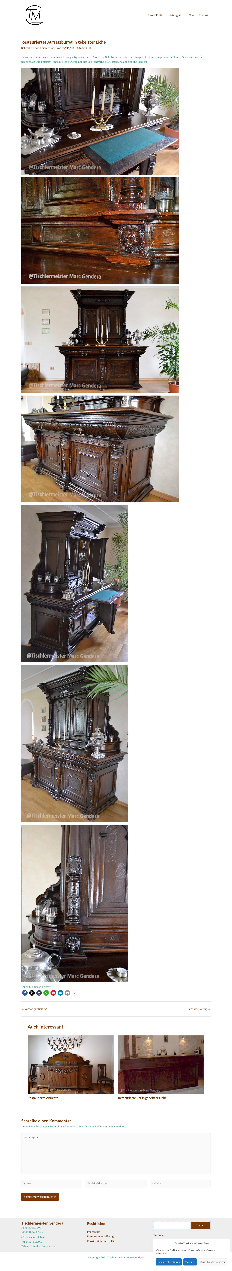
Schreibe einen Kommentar (37, 47)
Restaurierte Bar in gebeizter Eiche (142, 1098)
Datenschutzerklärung (100, 1236)
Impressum (93, 1231)
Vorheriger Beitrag (34, 1009)
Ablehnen (190, 1261)
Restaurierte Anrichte (43, 1098)
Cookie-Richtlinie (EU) (100, 1241)
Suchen (200, 1225)
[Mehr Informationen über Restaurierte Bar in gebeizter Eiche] (161, 1064)
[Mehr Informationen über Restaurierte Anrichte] (71, 1064)
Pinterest (158, 1235)
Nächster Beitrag (198, 1009)
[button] (182, 15)
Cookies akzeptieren (169, 1261)
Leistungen (174, 15)
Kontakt (203, 15)
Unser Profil (155, 15)
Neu (191, 15)
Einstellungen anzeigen (213, 1261)
